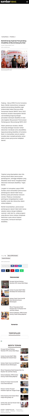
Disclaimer (13, 411)
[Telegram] (20, 266)
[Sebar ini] (3, 270)
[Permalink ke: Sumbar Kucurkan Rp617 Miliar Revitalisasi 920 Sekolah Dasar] (5, 293)
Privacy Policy (20, 411)
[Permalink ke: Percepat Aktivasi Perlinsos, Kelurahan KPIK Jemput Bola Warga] (5, 284)
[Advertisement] (14, 19)
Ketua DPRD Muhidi (13, 255)
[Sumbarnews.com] (8, 1)
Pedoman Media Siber (6, 412)
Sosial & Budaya (6, 258)
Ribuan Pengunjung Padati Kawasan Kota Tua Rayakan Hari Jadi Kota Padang (18, 308)
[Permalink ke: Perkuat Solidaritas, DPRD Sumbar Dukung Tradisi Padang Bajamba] (5, 316)
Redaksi (2, 411)
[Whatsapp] (22, 270)
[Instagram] (16, 266)
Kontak (7, 411)
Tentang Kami (19, 409)
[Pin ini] (12, 270)
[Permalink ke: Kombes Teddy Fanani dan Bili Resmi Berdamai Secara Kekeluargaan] (5, 301)
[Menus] (27, 1)
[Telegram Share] (17, 270)
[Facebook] (12, 266)
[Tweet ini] (8, 270)
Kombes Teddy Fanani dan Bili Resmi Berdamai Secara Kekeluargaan (17, 300)
